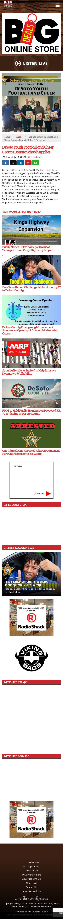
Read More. (15, 592)
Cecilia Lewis (35, 157)
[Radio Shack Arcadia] (31, 819)
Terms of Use (31, 870)
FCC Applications (31, 866)
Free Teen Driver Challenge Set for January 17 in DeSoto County (26, 583)
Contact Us (31, 887)
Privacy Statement (31, 874)
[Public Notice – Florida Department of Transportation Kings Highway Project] (31, 230)
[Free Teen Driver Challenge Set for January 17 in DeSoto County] (31, 270)
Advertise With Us (31, 878)
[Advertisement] (31, 33)
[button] (57, 5)
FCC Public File (31, 862)
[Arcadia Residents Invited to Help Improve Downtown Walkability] (31, 353)
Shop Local (31, 882)
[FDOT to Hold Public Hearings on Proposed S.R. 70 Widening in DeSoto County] (31, 393)
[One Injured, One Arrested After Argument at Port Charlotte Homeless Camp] (31, 433)
